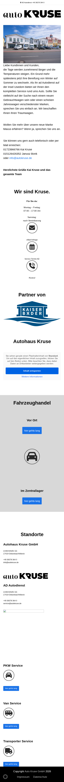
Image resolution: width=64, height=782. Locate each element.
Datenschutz (40, 776)
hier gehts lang (11, 688)
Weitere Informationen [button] (32, 376)
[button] (59, 15)
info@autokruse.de (20, 158)
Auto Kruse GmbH (35, 771)
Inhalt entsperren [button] (32, 371)
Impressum (23, 776)
